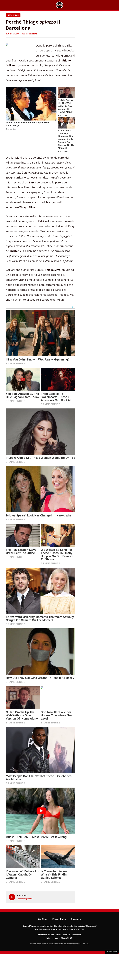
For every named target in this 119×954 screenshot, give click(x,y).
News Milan (13, 15)
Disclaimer (76, 919)
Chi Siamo (43, 919)
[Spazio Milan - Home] (59, 4)
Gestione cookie (111, 951)
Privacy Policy (59, 919)
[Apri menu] (113, 5)
